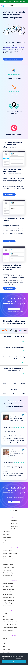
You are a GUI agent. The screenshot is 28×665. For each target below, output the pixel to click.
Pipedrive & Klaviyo (7, 556)
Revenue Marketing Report (9, 624)
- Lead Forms (14, 529)
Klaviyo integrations (7, 594)
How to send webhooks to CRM (13, 59)
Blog (4, 616)
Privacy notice (6, 649)
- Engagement (14, 526)
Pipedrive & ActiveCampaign (10, 553)
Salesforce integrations (8, 589)
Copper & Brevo (7, 570)
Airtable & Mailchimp (8, 573)
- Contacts (14, 523)
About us (5, 638)
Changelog (5, 542)
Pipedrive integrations (8, 583)
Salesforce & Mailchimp (8, 567)
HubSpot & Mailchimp (8, 564)
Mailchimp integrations (8, 597)
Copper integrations (8, 592)
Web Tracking (6, 531)
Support (5, 613)
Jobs (4, 646)
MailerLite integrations (8, 600)
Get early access (9, 194)
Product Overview (7, 537)
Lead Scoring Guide (8, 619)
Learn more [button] (18, 658)
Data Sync (14, 520)
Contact (5, 641)
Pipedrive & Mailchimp (8, 550)
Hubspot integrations (8, 586)
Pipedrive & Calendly (8, 559)
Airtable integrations (8, 605)
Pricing (4, 540)
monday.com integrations (9, 603)
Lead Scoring (6, 534)
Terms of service (7, 652)
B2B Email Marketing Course (10, 627)
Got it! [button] (14, 661)
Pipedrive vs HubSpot (8, 630)
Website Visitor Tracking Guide (10, 622)
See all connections (7, 575)
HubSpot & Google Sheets (9, 561)
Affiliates (5, 643)
